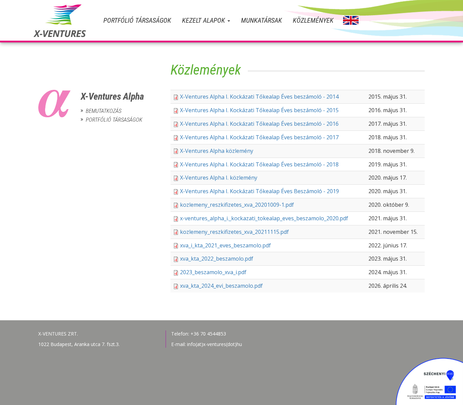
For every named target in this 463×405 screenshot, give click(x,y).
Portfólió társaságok (137, 20)
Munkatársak (261, 20)
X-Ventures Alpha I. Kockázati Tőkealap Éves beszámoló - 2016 (259, 123)
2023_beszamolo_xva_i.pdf (213, 272)
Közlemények (313, 20)
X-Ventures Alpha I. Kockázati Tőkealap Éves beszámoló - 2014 (259, 96)
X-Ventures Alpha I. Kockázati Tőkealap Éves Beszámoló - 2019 (259, 191)
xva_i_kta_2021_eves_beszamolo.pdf (225, 245)
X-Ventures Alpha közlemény (216, 151)
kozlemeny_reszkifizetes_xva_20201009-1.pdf (237, 204)
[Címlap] (65, 20)
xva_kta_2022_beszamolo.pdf (216, 258)
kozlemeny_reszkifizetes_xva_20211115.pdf (234, 232)
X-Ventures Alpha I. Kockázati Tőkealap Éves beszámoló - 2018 (259, 164)
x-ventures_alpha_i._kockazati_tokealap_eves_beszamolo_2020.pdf (264, 218)
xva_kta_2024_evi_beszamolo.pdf (221, 285)
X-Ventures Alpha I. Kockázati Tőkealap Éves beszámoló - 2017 (259, 137)
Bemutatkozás (103, 111)
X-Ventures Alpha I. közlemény (218, 177)
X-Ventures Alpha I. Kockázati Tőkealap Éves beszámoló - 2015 (259, 110)
